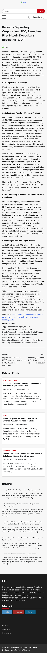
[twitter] (20, 6)
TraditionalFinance (29, 343)
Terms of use (6, 629)
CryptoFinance (8, 332)
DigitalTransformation (11, 335)
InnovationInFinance (10, 340)
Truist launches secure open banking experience (20, 554)
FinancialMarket (8, 337)
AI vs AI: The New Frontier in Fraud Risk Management (22, 490)
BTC (22, 329)
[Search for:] (19, 11)
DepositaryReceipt (22, 332)
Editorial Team (7, 389)
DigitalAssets (36, 332)
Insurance (7, 451)
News (13, 323)
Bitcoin (9, 57)
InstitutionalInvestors (28, 340)
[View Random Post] (26, 17)
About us (5, 625)
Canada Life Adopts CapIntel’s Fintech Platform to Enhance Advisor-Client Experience (22, 455)
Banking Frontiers (34, 587)
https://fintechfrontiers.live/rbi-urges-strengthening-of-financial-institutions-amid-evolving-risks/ (22, 317)
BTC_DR (28, 329)
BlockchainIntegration (11, 329)
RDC (4, 343)
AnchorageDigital (16, 327)
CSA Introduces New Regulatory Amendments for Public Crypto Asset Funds (22, 384)
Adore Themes (24, 650)
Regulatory (13, 380)
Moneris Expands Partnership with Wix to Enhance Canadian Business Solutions (20, 419)
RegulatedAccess (14, 343)
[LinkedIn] (27, 6)
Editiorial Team (8, 424)
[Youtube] (23, 6)
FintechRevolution (23, 337)
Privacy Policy (6, 633)
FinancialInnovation (29, 335)
